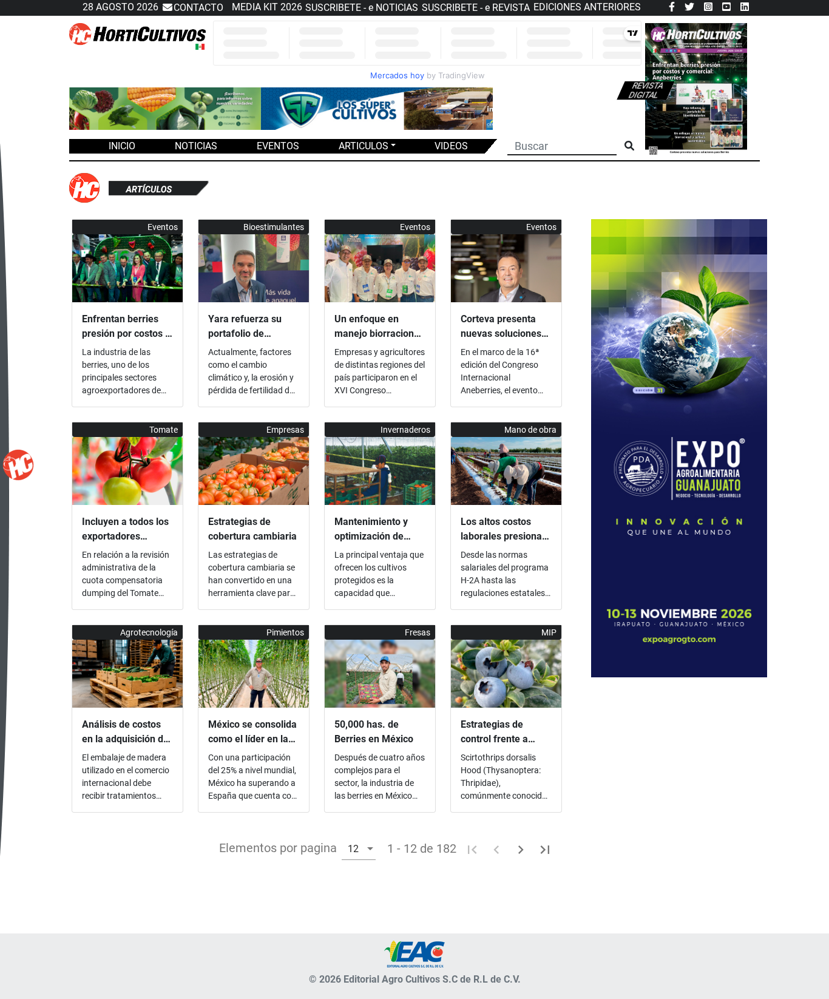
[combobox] (359, 848)
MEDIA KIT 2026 (267, 7)
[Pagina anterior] (496, 848)
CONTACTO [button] (198, 7)
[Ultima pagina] (545, 848)
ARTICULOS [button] (363, 146)
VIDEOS (451, 146)
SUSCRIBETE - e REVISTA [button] (476, 7)
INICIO (122, 146)
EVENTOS (278, 146)
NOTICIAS (196, 146)
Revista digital (646, 90)
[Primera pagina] (472, 848)
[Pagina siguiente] (521, 848)
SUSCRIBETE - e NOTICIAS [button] (361, 7)
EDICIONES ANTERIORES (587, 7)
